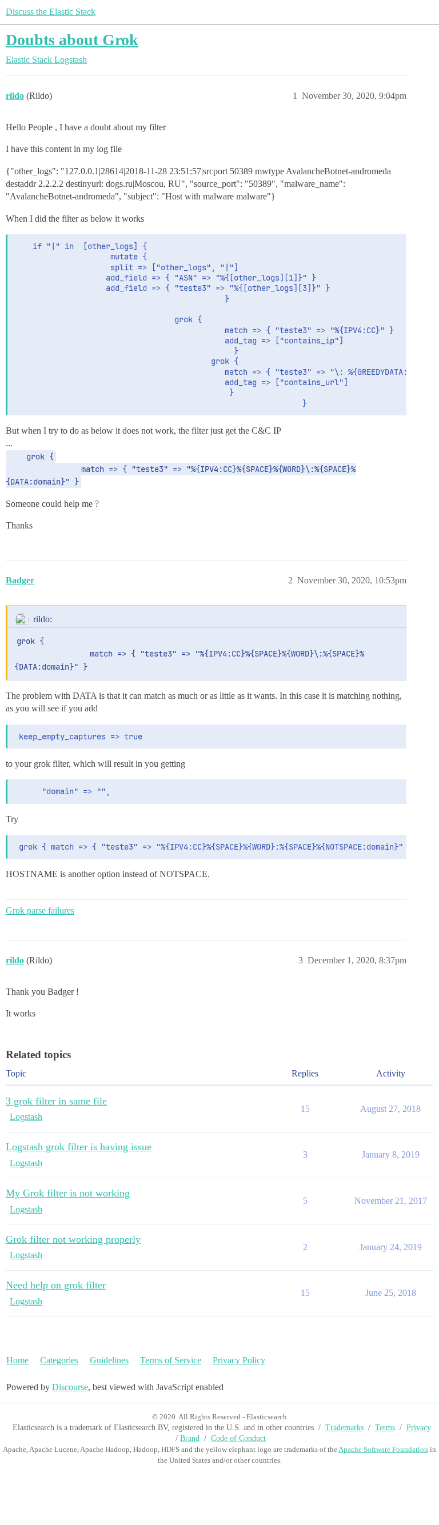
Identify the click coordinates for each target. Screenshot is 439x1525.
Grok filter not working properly (73, 1239)
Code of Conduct (238, 1438)
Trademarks (344, 1427)
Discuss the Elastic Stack (50, 12)
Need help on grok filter (56, 1285)
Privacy (418, 1427)
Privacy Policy (239, 1360)
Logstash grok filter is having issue (78, 1146)
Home (17, 1360)
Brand (189, 1438)
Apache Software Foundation (383, 1449)
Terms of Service (170, 1360)
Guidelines (109, 1360)
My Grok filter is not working (68, 1193)
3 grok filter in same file (56, 1101)
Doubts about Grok (72, 40)
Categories (59, 1360)
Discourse (70, 1387)
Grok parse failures (40, 910)
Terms (385, 1427)
